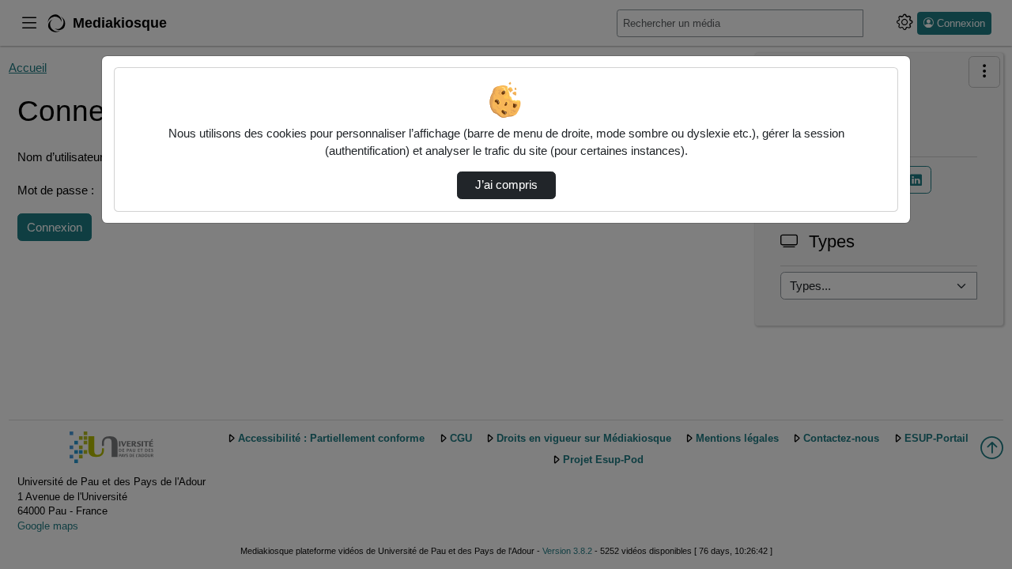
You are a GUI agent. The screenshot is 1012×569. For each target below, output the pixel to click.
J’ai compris (506, 185)
